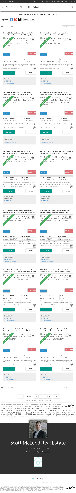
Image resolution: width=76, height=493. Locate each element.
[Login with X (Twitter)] (19, 20)
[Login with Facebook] (11, 20)
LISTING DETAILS (9, 73)
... (45, 396)
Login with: (5, 20)
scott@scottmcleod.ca (10, 83)
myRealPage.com (38, 478)
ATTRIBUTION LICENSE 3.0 (48, 483)
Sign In (3, 1)
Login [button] (32, 19)
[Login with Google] (15, 20)
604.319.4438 (7, 82)
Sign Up (10, 1)
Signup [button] (26, 19)
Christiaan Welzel (32, 483)
